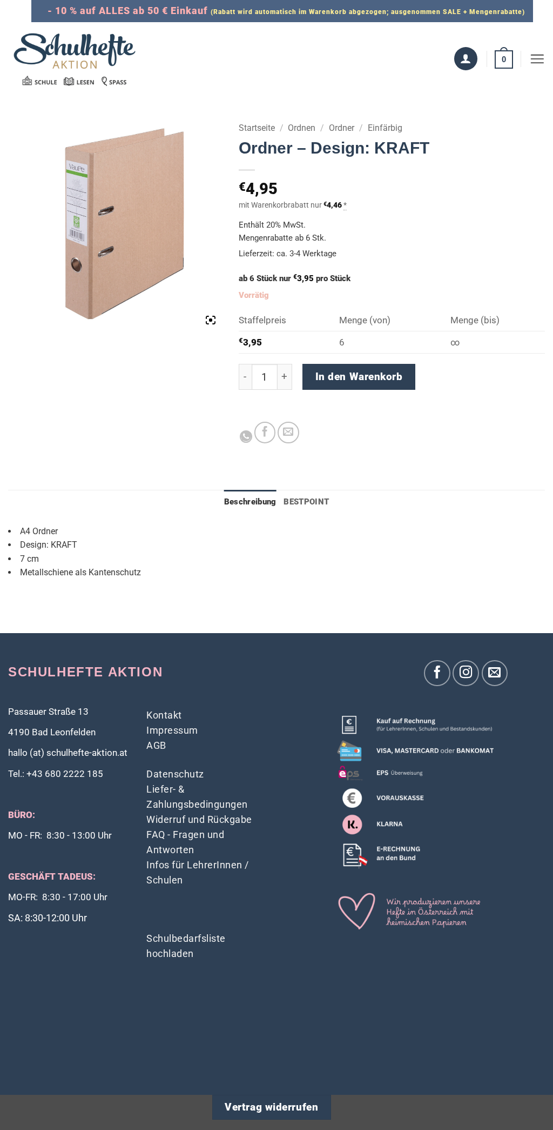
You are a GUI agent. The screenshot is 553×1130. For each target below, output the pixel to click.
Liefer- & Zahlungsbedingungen (197, 796)
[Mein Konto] (465, 58)
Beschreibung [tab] (250, 502)
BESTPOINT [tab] (306, 502)
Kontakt (164, 715)
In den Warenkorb (359, 377)
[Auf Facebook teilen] (265, 432)
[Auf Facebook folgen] (437, 673)
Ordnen (301, 128)
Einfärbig (385, 128)
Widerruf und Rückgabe (199, 819)
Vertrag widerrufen (271, 1107)
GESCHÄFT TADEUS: (52, 877)
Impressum (172, 730)
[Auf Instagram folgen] (466, 673)
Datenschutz (175, 774)
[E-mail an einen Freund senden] (288, 432)
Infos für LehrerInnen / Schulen (197, 872)
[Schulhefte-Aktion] (74, 59)
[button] (504, 59)
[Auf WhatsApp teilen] (246, 436)
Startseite (257, 128)
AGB (156, 745)
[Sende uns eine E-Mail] (495, 673)
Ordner (341, 128)
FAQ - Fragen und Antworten (185, 842)
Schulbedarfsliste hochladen (186, 946)
